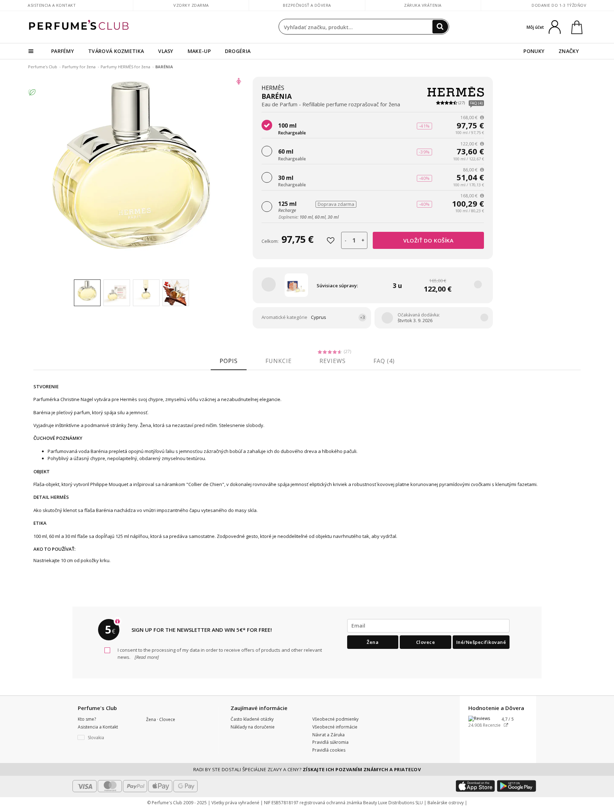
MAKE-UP (199, 51)
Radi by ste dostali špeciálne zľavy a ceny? (307, 769)
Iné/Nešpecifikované (481, 642)
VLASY (165, 51)
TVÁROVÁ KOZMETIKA (116, 51)
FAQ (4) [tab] (384, 361)
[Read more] (146, 657)
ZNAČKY (569, 51)
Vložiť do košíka (428, 240)
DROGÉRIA (238, 51)
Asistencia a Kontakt (52, 5)
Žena (372, 642)
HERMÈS (273, 88)
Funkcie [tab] (278, 361)
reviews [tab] (332, 361)
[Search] (440, 26)
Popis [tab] (229, 361)
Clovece (425, 642)
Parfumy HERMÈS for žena (126, 66)
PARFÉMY (62, 51)
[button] (106, 737)
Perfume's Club (42, 66)
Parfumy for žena (79, 66)
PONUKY (533, 51)
